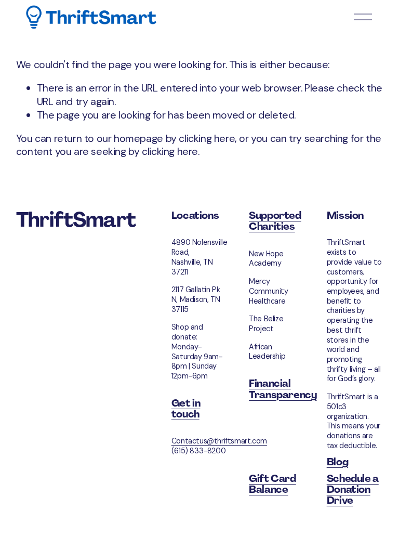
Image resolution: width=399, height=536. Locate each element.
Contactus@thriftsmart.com (219, 441)
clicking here (207, 138)
